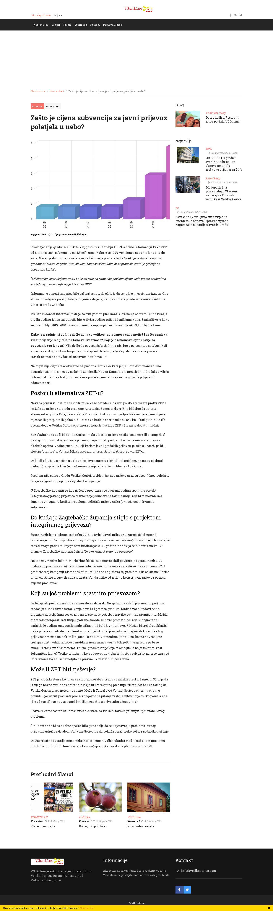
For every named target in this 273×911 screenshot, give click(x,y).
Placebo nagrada (43, 826)
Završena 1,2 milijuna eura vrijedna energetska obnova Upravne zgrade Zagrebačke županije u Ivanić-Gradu (202, 221)
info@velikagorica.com (198, 871)
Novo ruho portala (140, 826)
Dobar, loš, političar (93, 826)
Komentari (57, 91)
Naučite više (87, 908)
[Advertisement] (136, 58)
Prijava (58, 15)
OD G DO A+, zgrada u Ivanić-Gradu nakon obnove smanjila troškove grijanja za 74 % (224, 163)
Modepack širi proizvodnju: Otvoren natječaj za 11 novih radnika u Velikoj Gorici (223, 193)
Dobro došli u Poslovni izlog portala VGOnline (223, 119)
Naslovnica (38, 91)
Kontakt (69, 15)
